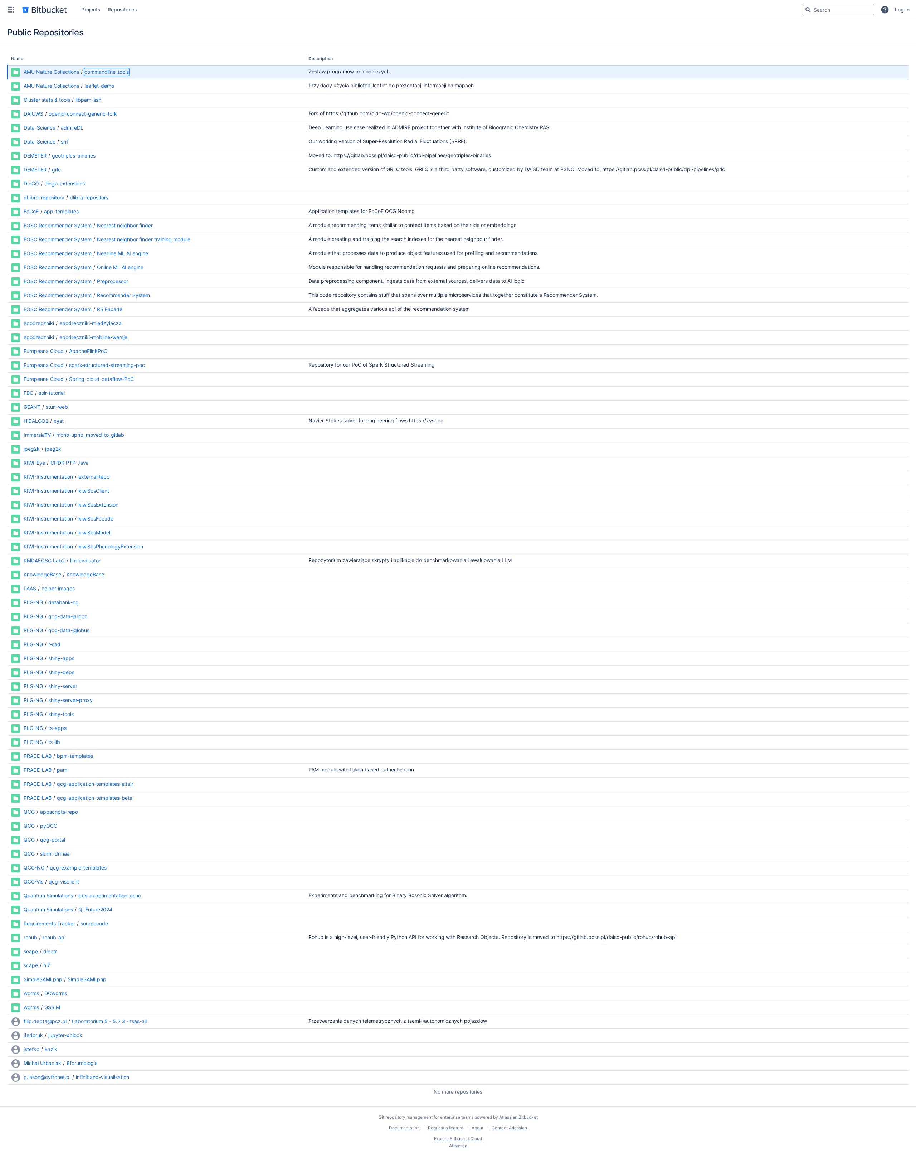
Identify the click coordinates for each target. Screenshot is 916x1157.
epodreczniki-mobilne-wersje (93, 337)
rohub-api (54, 937)
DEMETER (35, 156)
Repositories (122, 9)
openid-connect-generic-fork (83, 114)
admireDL (72, 128)
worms (31, 993)
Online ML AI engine (120, 267)
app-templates (61, 211)
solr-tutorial (52, 393)
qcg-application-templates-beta (94, 798)
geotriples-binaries (74, 156)
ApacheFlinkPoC (88, 351)
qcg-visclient (64, 881)
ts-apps (57, 728)
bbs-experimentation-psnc (109, 895)
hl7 (46, 965)
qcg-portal (52, 840)
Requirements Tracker (49, 923)
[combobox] (838, 9)
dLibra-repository (44, 197)
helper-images (58, 588)
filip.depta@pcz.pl (45, 1021)
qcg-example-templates (78, 868)
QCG (29, 812)
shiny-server (62, 686)
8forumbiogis (82, 1063)
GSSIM (52, 1007)
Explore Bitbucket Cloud (458, 1138)
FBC (28, 393)
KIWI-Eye (34, 463)
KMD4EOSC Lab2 (44, 560)
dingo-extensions (64, 183)
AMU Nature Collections (51, 72)
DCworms (55, 993)
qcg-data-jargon (67, 616)
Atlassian (458, 1145)
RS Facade (109, 309)
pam (62, 770)
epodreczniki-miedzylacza (90, 323)
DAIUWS (33, 114)
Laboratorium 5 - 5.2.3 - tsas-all (109, 1021)
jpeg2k (32, 449)
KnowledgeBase (42, 574)
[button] (11, 10)
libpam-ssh (88, 100)
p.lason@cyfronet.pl (47, 1077)
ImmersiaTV (37, 435)
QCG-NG (34, 868)
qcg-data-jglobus (68, 630)
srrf (65, 142)
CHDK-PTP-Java (69, 463)
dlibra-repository (89, 197)
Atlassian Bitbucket (518, 1117)
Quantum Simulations (48, 895)
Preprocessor (112, 281)
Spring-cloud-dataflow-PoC (101, 379)
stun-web (57, 407)
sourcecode (94, 923)
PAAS (30, 588)
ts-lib (54, 742)
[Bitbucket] (44, 9)
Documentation (404, 1128)
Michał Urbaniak (42, 1063)
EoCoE (31, 211)
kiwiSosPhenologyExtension (110, 546)
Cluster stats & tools (47, 100)
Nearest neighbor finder (125, 225)
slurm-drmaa (55, 854)
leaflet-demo (99, 86)
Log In (902, 9)
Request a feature (445, 1128)
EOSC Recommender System (58, 225)
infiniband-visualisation (102, 1077)
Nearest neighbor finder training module (143, 239)
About (477, 1128)
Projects (91, 9)
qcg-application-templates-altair (95, 784)
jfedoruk (33, 1035)
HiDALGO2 (36, 421)
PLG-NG (33, 602)
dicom (50, 951)
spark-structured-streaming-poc (107, 365)
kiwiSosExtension (98, 505)
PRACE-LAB (38, 756)
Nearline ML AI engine (122, 253)
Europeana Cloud (44, 351)
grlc (56, 169)
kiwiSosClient (93, 491)
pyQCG (48, 826)
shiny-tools (61, 714)
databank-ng (63, 602)
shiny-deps (61, 672)
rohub (30, 937)
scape (31, 951)
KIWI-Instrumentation (48, 477)
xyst (59, 421)
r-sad (54, 644)
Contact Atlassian (509, 1128)
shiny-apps (61, 658)
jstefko (31, 1049)
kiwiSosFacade (95, 518)
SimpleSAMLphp (43, 979)
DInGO (31, 183)
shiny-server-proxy (70, 700)
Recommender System (123, 295)
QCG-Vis (33, 881)
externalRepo (93, 477)
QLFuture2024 (95, 909)
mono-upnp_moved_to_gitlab (90, 435)
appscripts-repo (59, 812)
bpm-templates (75, 756)
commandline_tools (106, 72)
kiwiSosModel (94, 532)
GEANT (32, 407)
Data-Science (39, 128)
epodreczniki (39, 323)
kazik (51, 1049)
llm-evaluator (85, 560)
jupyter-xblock (65, 1035)
